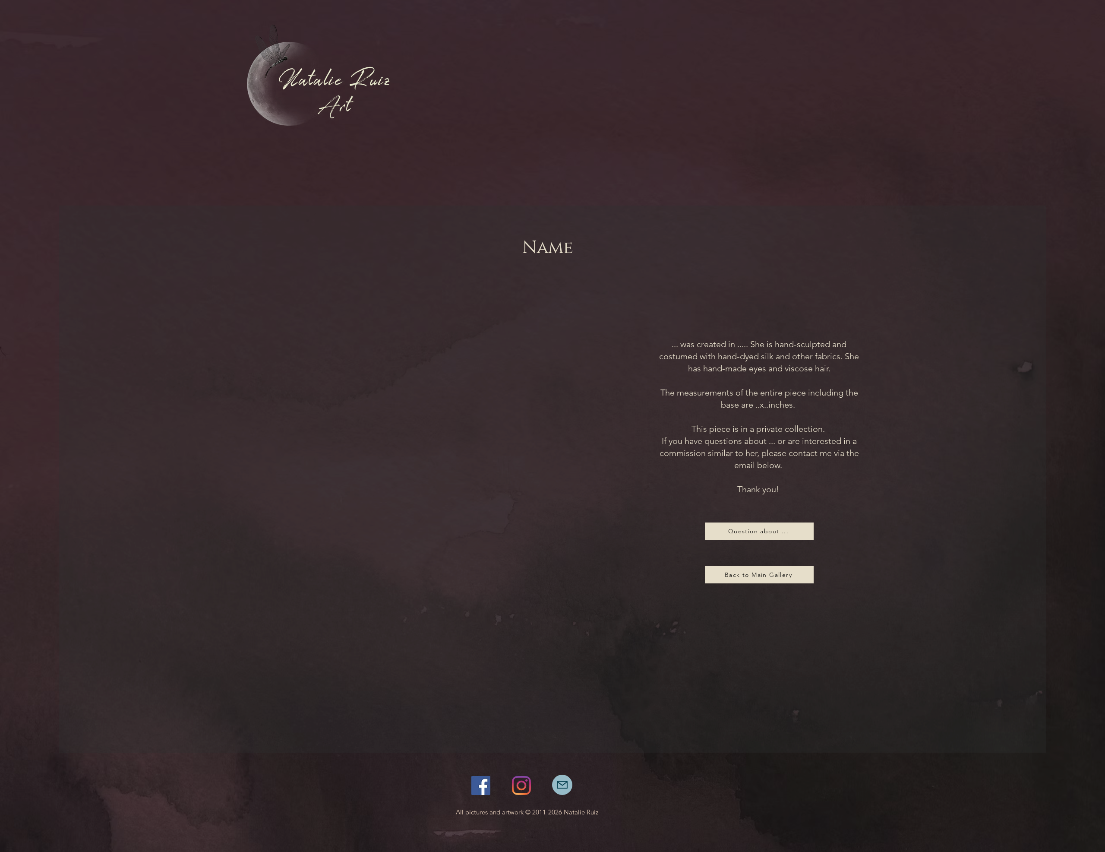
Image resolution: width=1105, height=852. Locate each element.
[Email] (562, 785)
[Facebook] (480, 785)
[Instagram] (521, 785)
